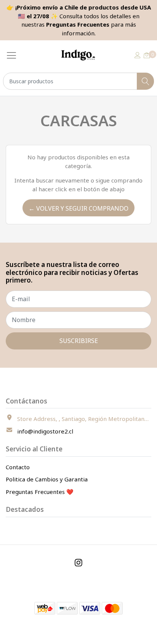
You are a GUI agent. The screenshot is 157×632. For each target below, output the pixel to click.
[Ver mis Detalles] (137, 55)
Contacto (18, 467)
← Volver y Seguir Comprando (78, 208)
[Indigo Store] (79, 55)
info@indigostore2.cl (45, 431)
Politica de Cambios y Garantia (47, 479)
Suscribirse (78, 341)
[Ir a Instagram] (78, 562)
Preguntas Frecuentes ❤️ (40, 491)
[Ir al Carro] (146, 55)
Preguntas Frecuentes (77, 24)
